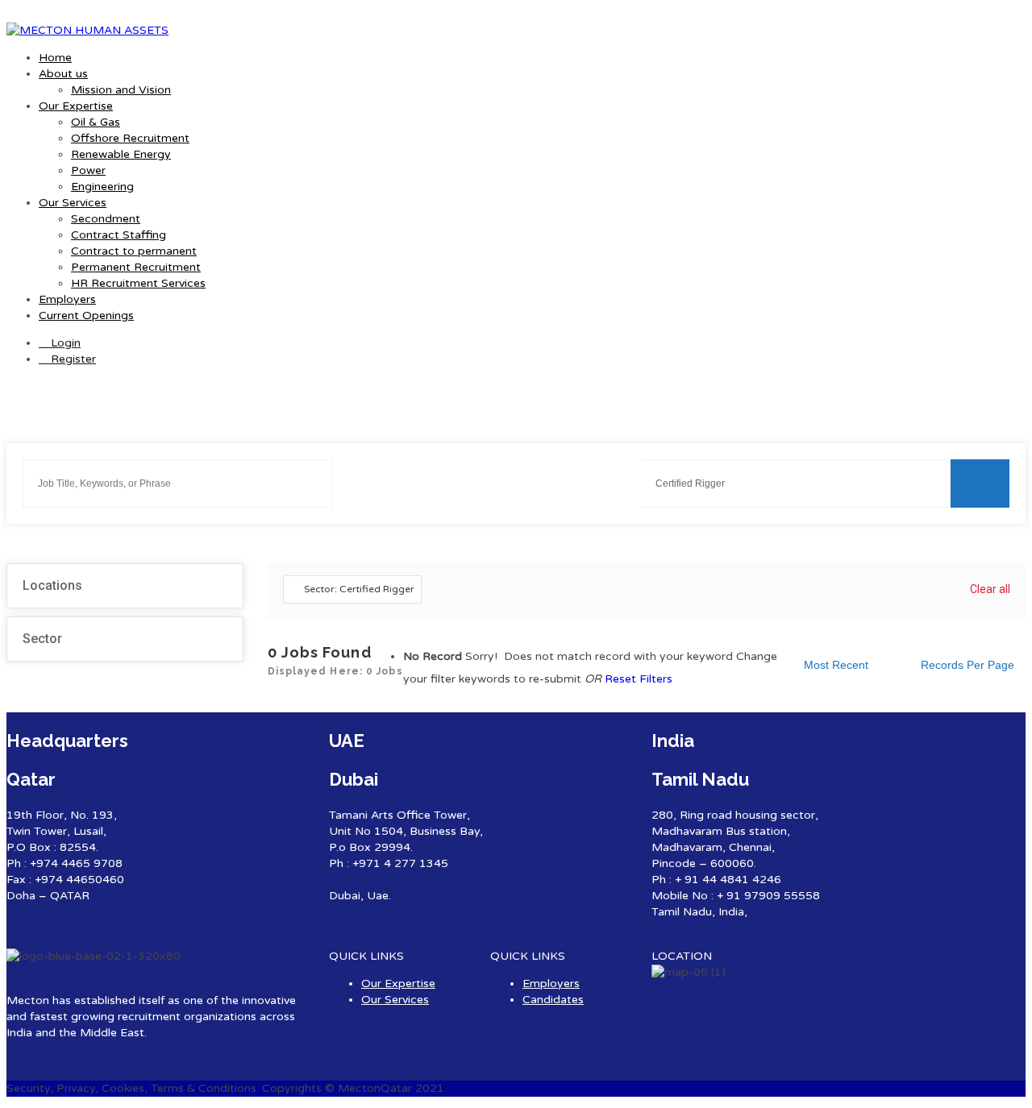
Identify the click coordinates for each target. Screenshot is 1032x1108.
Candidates (553, 999)
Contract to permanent (134, 251)
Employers (67, 299)
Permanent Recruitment (136, 267)
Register (72, 359)
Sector (42, 638)
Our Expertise (76, 106)
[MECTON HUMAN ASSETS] (87, 30)
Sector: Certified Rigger (359, 589)
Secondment (105, 219)
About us (63, 74)
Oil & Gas (95, 122)
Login (64, 343)
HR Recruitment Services (138, 283)
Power (88, 170)
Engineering (102, 186)
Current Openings (86, 315)
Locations (52, 585)
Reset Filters (638, 679)
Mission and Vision (121, 90)
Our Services (72, 203)
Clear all (990, 589)
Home (55, 57)
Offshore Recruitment (130, 138)
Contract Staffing (118, 235)
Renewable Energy (121, 154)
